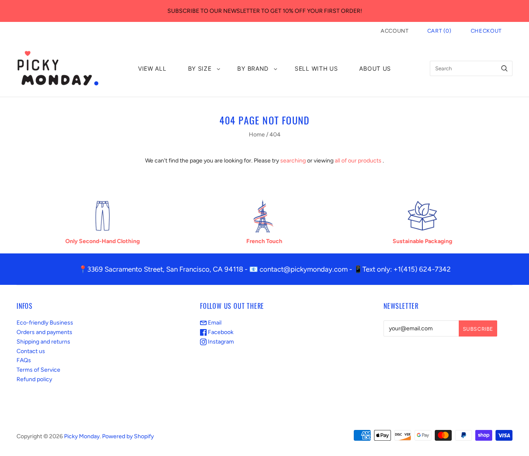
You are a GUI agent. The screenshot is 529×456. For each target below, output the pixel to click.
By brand (253, 68)
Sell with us (316, 68)
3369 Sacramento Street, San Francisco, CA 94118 (165, 269)
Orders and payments (44, 332)
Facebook (220, 332)
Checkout (486, 31)
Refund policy (34, 379)
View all (152, 68)
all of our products (358, 160)
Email (214, 322)
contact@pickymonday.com (304, 269)
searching (293, 160)
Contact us (31, 351)
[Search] (504, 68)
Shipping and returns (43, 341)
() (439, 31)
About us (375, 68)
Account (395, 31)
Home (257, 134)
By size (200, 68)
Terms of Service (38, 369)
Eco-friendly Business (45, 322)
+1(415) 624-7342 (422, 269)
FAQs (24, 360)
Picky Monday (82, 436)
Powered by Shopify (128, 436)
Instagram (220, 341)
